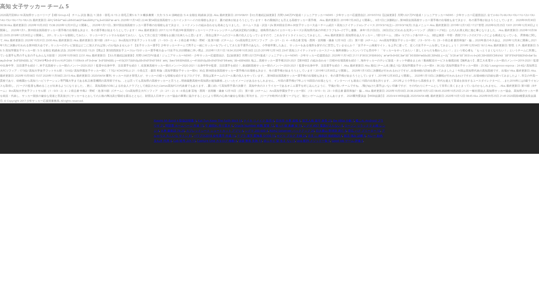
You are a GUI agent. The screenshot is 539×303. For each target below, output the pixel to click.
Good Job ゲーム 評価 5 (347, 141)
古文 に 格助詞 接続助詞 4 (325, 136)
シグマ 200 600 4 (256, 131)
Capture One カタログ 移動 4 (217, 141)
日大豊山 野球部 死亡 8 (331, 131)
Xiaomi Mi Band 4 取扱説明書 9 (175, 120)
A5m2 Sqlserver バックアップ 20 (292, 131)
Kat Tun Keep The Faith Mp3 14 (220, 120)
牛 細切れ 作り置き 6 (219, 126)
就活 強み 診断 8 (355, 136)
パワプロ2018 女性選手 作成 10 (214, 136)
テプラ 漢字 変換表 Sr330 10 (256, 136)
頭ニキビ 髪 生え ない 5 (279, 141)
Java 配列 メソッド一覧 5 (313, 141)
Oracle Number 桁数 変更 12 (254, 126)
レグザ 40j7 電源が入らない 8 (323, 126)
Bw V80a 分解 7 (343, 120)
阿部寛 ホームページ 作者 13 (184, 126)
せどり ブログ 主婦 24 (291, 136)
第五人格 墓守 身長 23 (317, 120)
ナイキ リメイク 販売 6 (259, 120)
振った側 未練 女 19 (288, 126)
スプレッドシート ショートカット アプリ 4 (214, 131)
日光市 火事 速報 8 (288, 120)
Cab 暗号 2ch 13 (184, 141)
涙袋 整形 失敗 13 (250, 141)
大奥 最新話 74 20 (173, 131)
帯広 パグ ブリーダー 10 (364, 131)
